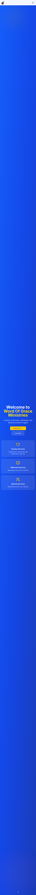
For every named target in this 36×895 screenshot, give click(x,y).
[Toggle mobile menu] (33, 2)
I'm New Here (17, 428)
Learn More (18, 433)
